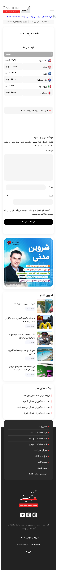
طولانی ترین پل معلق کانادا (24, 303)
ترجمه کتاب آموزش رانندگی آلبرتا (37, 413)
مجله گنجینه (42, 468)
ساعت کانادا (42, 462)
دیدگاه (49, 150)
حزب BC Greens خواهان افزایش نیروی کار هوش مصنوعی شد (22, 368)
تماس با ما (43, 426)
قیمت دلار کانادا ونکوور (38, 438)
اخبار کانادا (30, 308)
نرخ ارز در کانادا (41, 456)
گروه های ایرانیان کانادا (38, 473)
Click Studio (28, 544)
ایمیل (30, 195)
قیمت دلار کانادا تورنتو (38, 432)
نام (51, 187)
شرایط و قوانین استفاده (29, 537)
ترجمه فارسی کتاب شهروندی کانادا (36, 395)
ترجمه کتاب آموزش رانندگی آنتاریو (36, 401)
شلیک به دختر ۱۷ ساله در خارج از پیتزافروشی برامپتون (22, 336)
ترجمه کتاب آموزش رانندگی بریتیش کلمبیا (33, 407)
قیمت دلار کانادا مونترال (38, 444)
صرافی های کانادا (40, 450)
